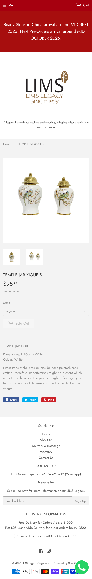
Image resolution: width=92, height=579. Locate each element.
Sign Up (80, 501)
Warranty (46, 451)
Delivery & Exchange (46, 446)
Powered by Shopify (65, 563)
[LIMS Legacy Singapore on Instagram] (49, 551)
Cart (85, 5)
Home (6, 144)
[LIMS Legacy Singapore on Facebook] (41, 551)
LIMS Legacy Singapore (35, 563)
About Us (46, 440)
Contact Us (46, 457)
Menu (12, 5)
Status (6, 303)
